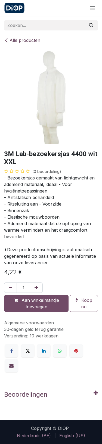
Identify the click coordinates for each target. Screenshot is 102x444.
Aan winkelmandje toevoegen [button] (39, 303)
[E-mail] (11, 365)
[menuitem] (34, 435)
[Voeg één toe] (36, 287)
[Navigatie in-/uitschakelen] (92, 8)
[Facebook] (11, 350)
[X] (27, 350)
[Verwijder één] (10, 287)
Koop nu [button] (86, 303)
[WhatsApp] (59, 350)
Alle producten (25, 40)
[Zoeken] (91, 25)
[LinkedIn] (43, 350)
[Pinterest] (76, 350)
